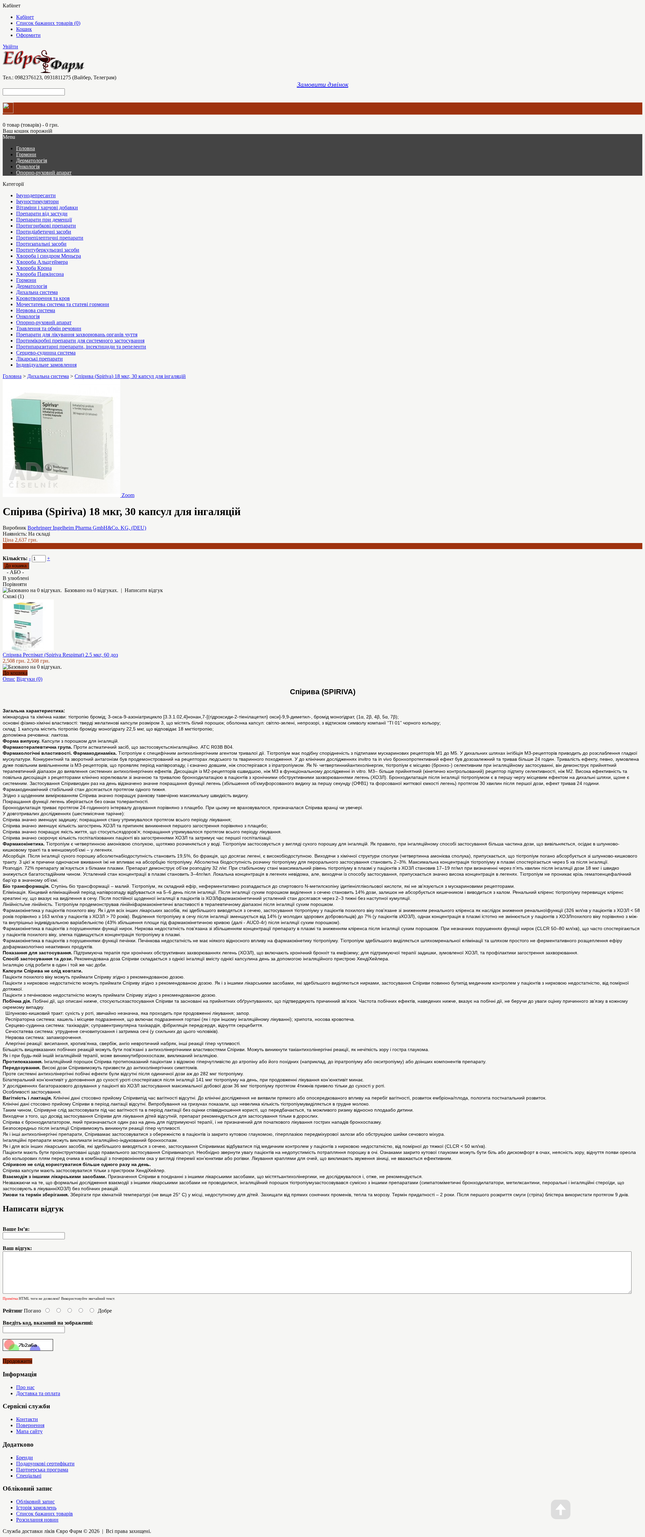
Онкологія (28, 166)
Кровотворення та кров (43, 298)
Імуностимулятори (37, 201)
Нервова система (35, 310)
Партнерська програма (42, 1469)
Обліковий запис (35, 1501)
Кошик (24, 29)
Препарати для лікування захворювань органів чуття (76, 334)
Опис (9, 679)
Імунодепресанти (36, 195)
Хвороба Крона (34, 268)
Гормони (26, 154)
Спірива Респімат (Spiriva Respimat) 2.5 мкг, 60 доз (60, 655)
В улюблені (16, 578)
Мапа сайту (29, 1431)
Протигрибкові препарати (46, 226)
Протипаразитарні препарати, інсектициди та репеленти (81, 346)
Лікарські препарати (39, 359)
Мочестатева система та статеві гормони (62, 304)
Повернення (30, 1425)
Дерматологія (31, 160)
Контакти (27, 1419)
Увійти (10, 46)
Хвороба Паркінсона (40, 274)
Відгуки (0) (29, 679)
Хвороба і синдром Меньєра (48, 256)
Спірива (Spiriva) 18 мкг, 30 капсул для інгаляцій (130, 376)
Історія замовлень (36, 1507)
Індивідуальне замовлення (46, 365)
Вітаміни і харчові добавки (47, 207)
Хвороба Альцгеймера (42, 262)
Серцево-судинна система (46, 353)
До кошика (15, 673)
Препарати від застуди (42, 213)
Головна (12, 376)
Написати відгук (144, 590)
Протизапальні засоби (41, 244)
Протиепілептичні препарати (49, 238)
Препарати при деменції (44, 219)
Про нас (25, 1387)
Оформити (28, 35)
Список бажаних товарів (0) (48, 23)
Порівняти (15, 584)
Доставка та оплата (38, 1393)
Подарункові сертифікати (45, 1463)
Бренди (24, 1457)
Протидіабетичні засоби (43, 232)
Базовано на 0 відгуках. (91, 590)
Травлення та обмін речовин (48, 328)
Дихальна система (37, 292)
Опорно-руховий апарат (44, 172)
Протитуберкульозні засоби (47, 250)
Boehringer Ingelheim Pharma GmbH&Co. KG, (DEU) (87, 528)
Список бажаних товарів (44, 1514)
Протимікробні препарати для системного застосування (80, 340)
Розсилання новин (37, 1520)
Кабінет (25, 17)
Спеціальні (28, 1476)
